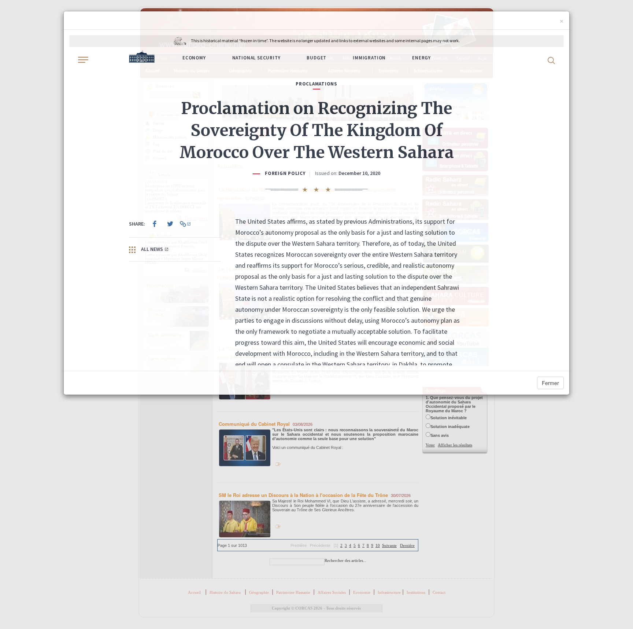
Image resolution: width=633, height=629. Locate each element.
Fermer (550, 383)
